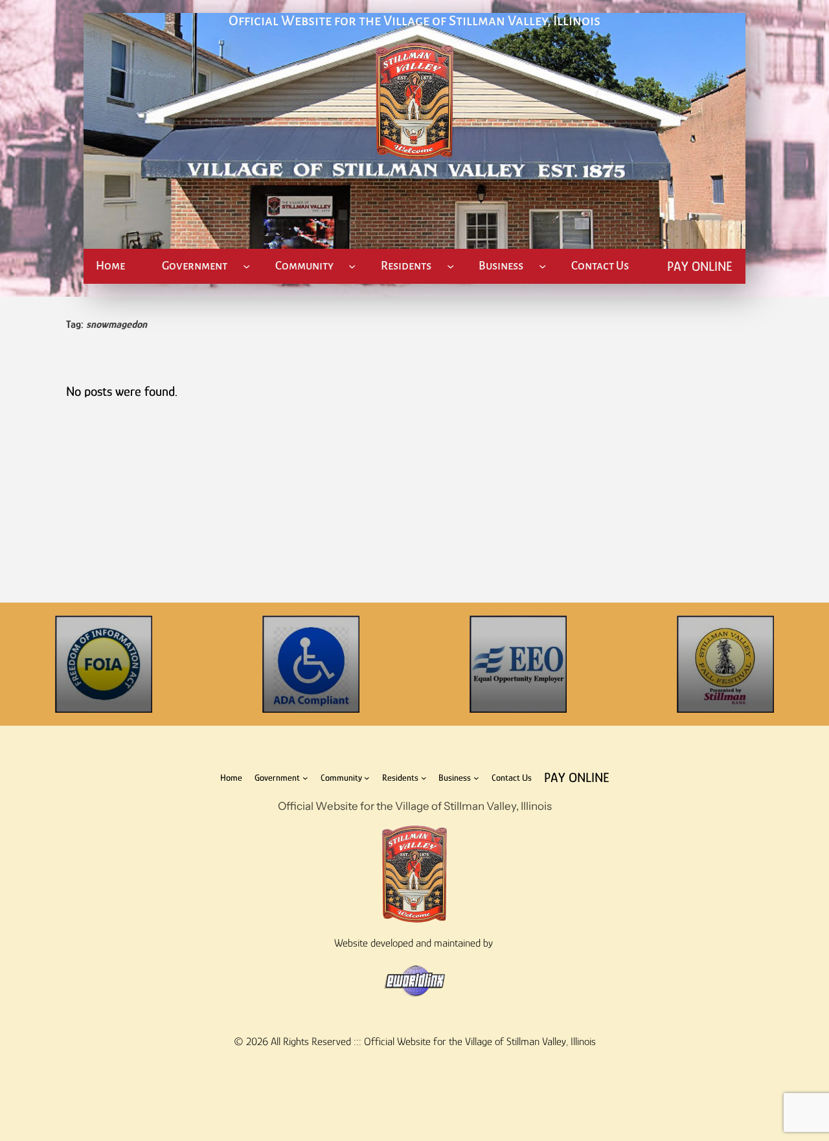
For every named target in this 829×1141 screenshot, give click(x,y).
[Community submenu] (352, 266)
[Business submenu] (542, 266)
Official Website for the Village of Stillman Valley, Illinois (414, 21)
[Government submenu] (246, 266)
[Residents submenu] (450, 266)
